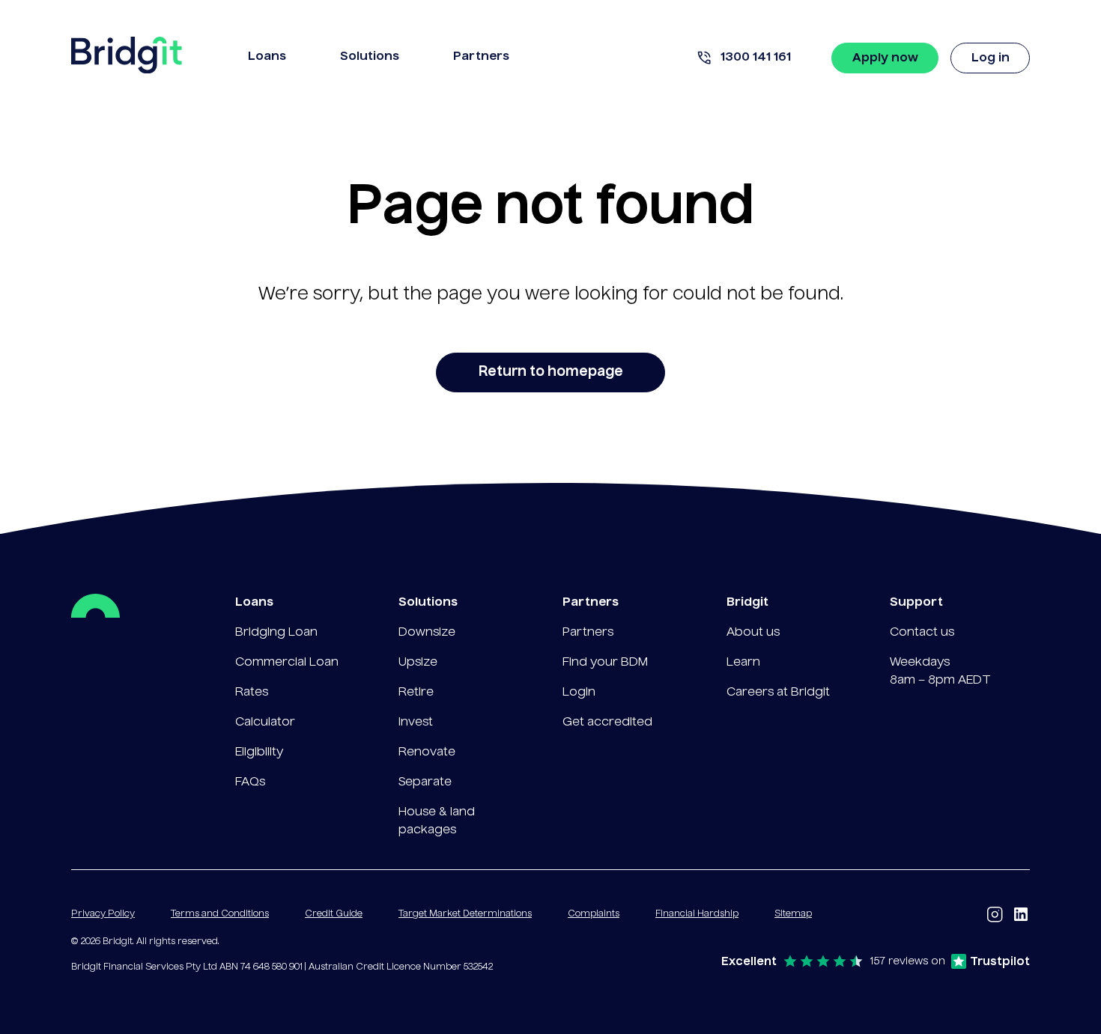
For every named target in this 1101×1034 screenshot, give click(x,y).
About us (753, 633)
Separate (425, 782)
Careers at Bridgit (778, 693)
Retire (416, 693)
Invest (415, 723)
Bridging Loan (276, 633)
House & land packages (436, 821)
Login (578, 693)
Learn (743, 663)
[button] (267, 58)
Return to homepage (551, 372)
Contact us (922, 633)
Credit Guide (334, 914)
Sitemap (793, 914)
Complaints (593, 914)
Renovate (426, 752)
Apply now (885, 58)
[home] (126, 58)
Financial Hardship (696, 914)
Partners (587, 633)
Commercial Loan (287, 663)
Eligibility (259, 752)
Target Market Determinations (465, 914)
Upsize (417, 663)
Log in (990, 58)
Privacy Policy (103, 914)
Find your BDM (605, 663)
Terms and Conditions (220, 914)
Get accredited (607, 723)
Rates (251, 693)
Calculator (265, 723)
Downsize (426, 633)
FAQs (250, 782)
